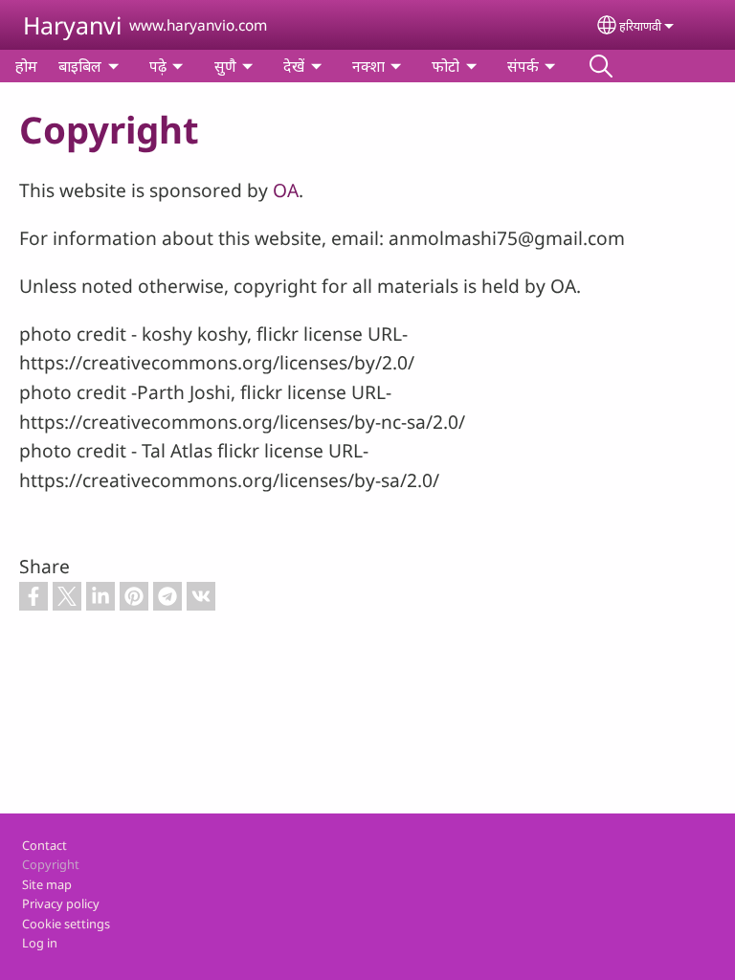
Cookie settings (66, 923)
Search (601, 66)
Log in (39, 942)
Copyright (50, 864)
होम (26, 66)
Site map (47, 884)
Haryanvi (72, 25)
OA (286, 190)
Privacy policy (61, 903)
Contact (44, 845)
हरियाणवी (640, 25)
